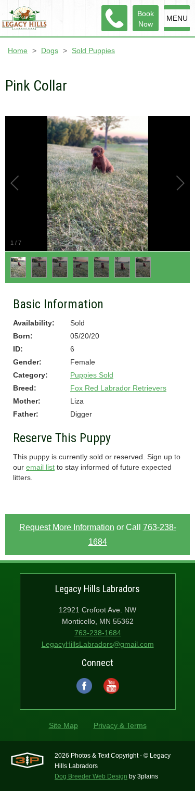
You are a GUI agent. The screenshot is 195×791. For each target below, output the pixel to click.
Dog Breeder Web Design (91, 776)
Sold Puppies (93, 50)
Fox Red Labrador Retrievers (118, 388)
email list (40, 467)
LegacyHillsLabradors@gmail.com (98, 644)
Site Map (63, 725)
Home (18, 50)
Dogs (49, 50)
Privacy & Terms (120, 725)
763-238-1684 (97, 633)
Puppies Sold (91, 375)
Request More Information (66, 527)
